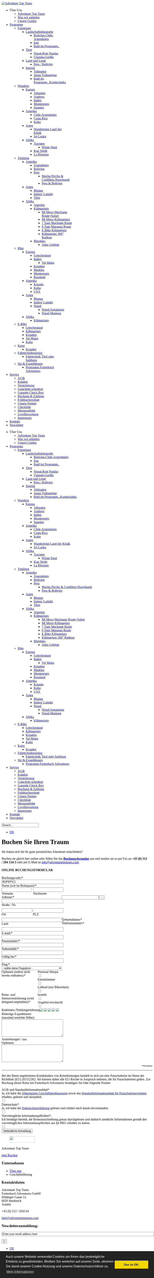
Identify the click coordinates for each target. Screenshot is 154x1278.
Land (5, 923)
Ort (4, 914)
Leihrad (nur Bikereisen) (53, 987)
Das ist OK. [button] (131, 1264)
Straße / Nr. (9, 905)
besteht (42, 994)
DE (12, 832)
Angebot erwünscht (50, 1002)
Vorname (7, 893)
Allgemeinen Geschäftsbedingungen (45, 1093)
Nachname (40, 893)
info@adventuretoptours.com (60, 862)
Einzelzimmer (46, 979)
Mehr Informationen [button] (20, 1271)
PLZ (36, 914)
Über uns (15, 1171)
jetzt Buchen (9, 1155)
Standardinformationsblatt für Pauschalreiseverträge (114, 1093)
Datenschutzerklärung (36, 1108)
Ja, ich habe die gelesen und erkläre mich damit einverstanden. (55, 1108)
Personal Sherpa (48, 972)
